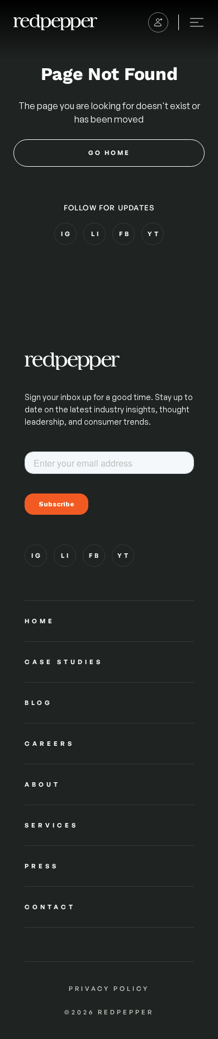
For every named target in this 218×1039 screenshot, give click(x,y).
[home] (55, 22)
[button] (158, 22)
